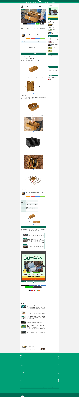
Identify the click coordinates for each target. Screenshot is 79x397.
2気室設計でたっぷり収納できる (53, 72)
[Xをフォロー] (29, 290)
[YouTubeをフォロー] (32, 290)
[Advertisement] (33, 296)
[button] (42, 23)
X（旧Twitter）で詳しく (33, 279)
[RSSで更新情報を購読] (39, 290)
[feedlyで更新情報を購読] (37, 290)
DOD (33, 93)
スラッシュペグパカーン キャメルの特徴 (33, 47)
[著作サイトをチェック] (27, 290)
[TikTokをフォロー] (33, 290)
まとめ (49, 73)
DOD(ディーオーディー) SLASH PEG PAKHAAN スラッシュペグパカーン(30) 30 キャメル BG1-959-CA (35, 34)
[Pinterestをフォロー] (34, 290)
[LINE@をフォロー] (36, 290)
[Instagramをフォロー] (30, 290)
